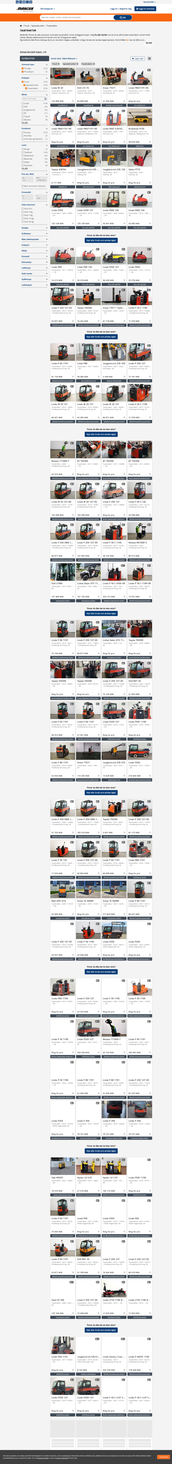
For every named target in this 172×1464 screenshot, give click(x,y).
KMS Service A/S (88, 187)
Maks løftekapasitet (30, 239)
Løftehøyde (27, 285)
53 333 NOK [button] (82, 1012)
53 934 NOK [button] (56, 776)
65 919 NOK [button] (56, 474)
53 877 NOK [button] (56, 1273)
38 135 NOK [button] (108, 556)
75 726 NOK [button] (56, 654)
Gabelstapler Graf (114, 780)
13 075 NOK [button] (134, 597)
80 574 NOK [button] (134, 556)
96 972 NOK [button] (56, 735)
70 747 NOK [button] (82, 1134)
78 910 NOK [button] (56, 1191)
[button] (34, 58)
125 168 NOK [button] (57, 1313)
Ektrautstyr (26, 262)
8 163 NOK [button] (82, 1370)
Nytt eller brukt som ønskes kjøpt (101, 240)
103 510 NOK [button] (83, 833)
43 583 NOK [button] (56, 914)
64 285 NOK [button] (82, 418)
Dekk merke (27, 274)
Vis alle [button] (25, 122)
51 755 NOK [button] (56, 833)
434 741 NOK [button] (109, 597)
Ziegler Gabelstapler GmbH (62, 1195)
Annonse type (28, 65)
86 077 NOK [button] (108, 418)
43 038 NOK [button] (134, 515)
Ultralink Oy (63, 187)
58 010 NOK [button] (134, 142)
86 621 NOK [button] (56, 418)
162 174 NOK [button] (109, 1191)
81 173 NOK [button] (134, 833)
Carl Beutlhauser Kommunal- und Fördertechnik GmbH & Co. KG (125, 959)
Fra (23, 196)
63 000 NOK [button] (82, 101)
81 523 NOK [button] (134, 1093)
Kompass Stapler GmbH (88, 1138)
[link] (62, 76)
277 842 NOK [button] (109, 914)
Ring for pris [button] (134, 101)
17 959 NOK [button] (108, 1313)
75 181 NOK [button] (134, 377)
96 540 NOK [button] (108, 280)
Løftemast (26, 268)
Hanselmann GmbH (63, 601)
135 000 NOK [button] (57, 101)
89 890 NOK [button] (108, 873)
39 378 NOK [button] (82, 280)
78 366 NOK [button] (108, 1273)
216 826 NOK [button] (135, 776)
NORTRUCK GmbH (114, 739)
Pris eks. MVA (28, 174)
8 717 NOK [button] (56, 183)
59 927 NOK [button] (56, 321)
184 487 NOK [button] (135, 1053)
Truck (26, 25)
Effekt (24, 251)
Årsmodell (26, 192)
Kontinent (26, 128)
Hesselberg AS (63, 105)
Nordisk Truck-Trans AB (114, 105)
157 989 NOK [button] (57, 597)
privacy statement (62, 1458)
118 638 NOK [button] (135, 1370)
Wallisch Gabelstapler (114, 381)
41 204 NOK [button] (108, 101)
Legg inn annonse (146, 8)
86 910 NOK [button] (134, 1273)
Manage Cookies (43, 1458)
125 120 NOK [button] (57, 224)
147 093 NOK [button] (83, 556)
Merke (24, 95)
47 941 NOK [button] (82, 735)
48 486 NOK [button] (82, 377)
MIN (23, 177)
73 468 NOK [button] (82, 1313)
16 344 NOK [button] (82, 321)
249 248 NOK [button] (83, 1053)
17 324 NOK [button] (56, 873)
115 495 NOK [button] (83, 776)
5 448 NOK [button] (108, 377)
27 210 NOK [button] (82, 1191)
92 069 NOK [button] (82, 873)
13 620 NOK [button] (108, 776)
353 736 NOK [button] (109, 1370)
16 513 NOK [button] (56, 280)
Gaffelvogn (26, 279)
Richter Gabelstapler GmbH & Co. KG (115, 519)
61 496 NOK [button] (82, 1093)
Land (24, 145)
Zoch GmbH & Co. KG (88, 381)
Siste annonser (28, 205)
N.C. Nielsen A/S (139, 105)
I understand (163, 1457)
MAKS (37, 177)
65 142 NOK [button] (108, 1053)
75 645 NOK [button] (56, 1232)
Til (36, 196)
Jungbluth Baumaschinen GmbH (140, 780)
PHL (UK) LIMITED (63, 227)
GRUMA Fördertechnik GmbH (114, 601)
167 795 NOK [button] (83, 597)
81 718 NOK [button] (108, 321)
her (127, 40)
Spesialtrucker (38, 25)
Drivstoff (25, 256)
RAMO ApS (139, 146)
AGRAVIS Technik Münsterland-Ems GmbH (91, 1195)
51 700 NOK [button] (82, 1273)
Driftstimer (26, 234)
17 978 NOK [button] (134, 321)
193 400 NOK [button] (57, 515)
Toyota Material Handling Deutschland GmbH (118, 325)
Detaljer (25, 228)
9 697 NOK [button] (108, 833)
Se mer (149, 42)
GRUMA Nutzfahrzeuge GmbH (62, 325)
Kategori (25, 78)
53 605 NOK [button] (134, 224)
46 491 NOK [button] (108, 224)
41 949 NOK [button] (134, 694)
